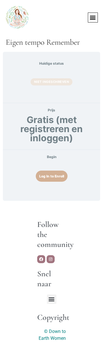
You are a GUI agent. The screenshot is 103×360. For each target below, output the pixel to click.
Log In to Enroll (51, 176)
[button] (93, 17)
